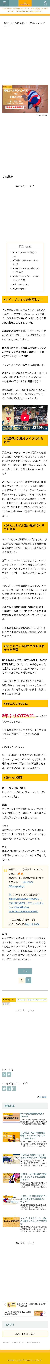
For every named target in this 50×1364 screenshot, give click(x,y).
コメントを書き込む (25, 1333)
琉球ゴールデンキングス (37, 1000)
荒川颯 (7, 1004)
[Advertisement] (25, 55)
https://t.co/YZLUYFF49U (21, 899)
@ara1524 (27, 882)
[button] (9, 1074)
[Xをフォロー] (9, 1088)
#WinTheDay (22, 907)
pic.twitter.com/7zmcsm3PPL (23, 911)
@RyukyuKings (16, 886)
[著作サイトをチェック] (4, 1088)
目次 (21, 246)
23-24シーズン (10, 1000)
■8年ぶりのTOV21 (21, 284)
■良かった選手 (19, 288)
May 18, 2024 (32, 924)
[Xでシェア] (4, 1074)
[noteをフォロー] (14, 1088)
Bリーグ (23, 1000)
